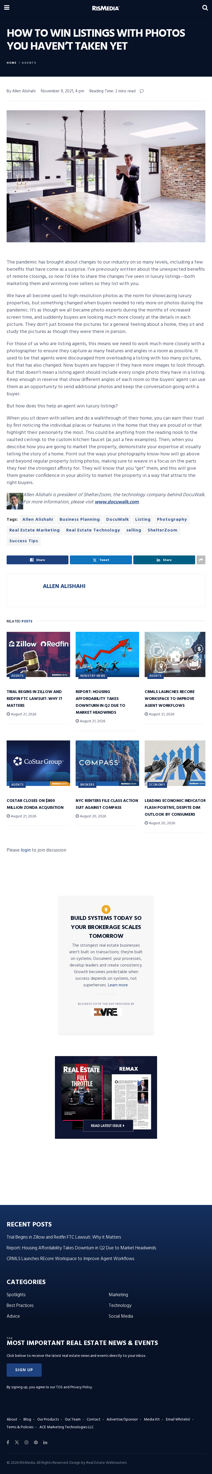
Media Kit (152, 1419)
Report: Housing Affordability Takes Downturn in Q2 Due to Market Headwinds (100, 702)
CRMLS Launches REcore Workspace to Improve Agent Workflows (170, 699)
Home (12, 63)
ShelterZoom (162, 530)
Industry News (92, 675)
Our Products (48, 1419)
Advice (13, 1316)
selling (133, 530)
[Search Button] (205, 8)
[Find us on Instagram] (26, 1442)
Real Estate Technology (93, 530)
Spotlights (16, 1295)
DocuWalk (117, 519)
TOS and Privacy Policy (74, 1387)
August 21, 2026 (23, 714)
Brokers (87, 784)
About (12, 1419)
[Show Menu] (6, 8)
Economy (157, 784)
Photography (172, 519)
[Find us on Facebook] (8, 1442)
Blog (27, 1419)
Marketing (118, 1295)
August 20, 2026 (92, 816)
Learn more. (118, 985)
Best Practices (20, 1305)
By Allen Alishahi (21, 91)
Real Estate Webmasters (106, 1463)
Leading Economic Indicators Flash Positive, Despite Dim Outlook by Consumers (176, 808)
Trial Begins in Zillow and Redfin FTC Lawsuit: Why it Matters (34, 699)
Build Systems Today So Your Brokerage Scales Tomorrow (106, 927)
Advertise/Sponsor (122, 1419)
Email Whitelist (178, 1419)
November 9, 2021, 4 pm (62, 91)
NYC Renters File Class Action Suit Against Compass (107, 804)
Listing (143, 519)
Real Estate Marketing (34, 530)
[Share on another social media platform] (201, 559)
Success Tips (23, 541)
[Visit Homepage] (106, 8)
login (26, 850)
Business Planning (80, 519)
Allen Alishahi (37, 519)
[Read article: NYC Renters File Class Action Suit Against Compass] (107, 763)
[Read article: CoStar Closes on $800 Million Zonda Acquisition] (38, 763)
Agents (29, 63)
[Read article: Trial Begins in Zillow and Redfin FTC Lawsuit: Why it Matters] (38, 654)
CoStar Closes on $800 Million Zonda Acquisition (35, 804)
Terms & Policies (20, 1427)
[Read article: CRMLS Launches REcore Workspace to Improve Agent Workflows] (176, 654)
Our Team (73, 1419)
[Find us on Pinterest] (36, 1442)
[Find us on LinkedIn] (45, 1442)
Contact (93, 1419)
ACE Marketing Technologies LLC (66, 1427)
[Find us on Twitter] (17, 1442)
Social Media (121, 1316)
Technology (120, 1305)
